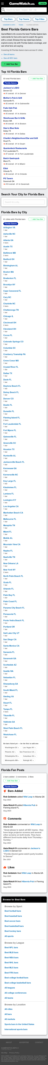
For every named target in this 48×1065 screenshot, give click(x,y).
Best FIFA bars (11, 972)
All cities (8, 1009)
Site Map (4, 1053)
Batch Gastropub (11, 158)
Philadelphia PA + (12, 756)
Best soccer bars (12, 920)
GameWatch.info (9, 25)
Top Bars (8, 19)
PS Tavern (8, 178)
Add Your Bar (11, 64)
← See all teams (8, 54)
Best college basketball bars (18, 982)
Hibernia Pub (29, 805)
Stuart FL (7, 141)
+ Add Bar (42, 3)
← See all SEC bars (9, 58)
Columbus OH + (29, 756)
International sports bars (16, 1029)
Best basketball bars (14, 926)
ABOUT (9, 1042)
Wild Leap (27, 796)
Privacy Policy (14, 1053)
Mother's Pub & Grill (12, 97)
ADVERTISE (24, 1042)
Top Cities (39, 19)
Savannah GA (8, 181)
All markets (10, 1019)
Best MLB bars (11, 952)
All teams (9, 997)
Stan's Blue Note (11, 128)
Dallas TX (7, 130)
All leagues (10, 987)
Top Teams (24, 19)
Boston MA (7, 120)
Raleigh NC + (28, 760)
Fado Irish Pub (10, 107)
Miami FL (7, 161)
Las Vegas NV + (29, 747)
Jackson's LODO (11, 87)
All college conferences (15, 992)
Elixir (5, 168)
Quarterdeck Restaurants (15, 148)
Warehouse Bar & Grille (14, 118)
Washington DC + (12, 747)
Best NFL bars (11, 947)
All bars (8, 1014)
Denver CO (7, 90)
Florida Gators (11, 83)
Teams (21, 25)
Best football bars (13, 910)
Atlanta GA (7, 110)
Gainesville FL (8, 100)
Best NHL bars (11, 962)
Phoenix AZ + (10, 752)
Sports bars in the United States (19, 1024)
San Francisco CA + (28, 752)
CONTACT (39, 1042)
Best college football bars (16, 977)
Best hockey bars (13, 931)
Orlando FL (7, 171)
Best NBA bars (11, 957)
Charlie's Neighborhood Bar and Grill (20, 138)
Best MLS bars (11, 967)
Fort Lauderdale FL (10, 151)
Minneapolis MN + (12, 760)
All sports (9, 936)
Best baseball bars (13, 916)
